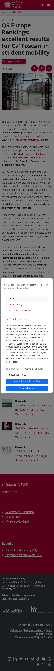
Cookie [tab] (11, 298)
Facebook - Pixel (18, 374)
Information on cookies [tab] (20, 310)
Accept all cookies (27, 388)
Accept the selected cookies (27, 381)
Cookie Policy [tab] (15, 304)
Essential (14, 368)
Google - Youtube (34, 368)
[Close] (49, 281)
